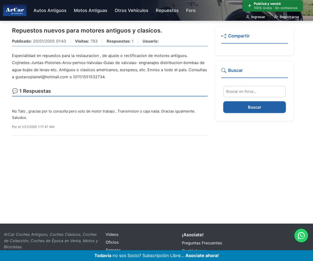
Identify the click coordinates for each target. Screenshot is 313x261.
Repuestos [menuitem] (167, 10)
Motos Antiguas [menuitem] (90, 10)
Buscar (254, 107)
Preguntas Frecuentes (202, 242)
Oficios (112, 242)
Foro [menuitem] (191, 10)
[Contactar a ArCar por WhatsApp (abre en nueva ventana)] (301, 235)
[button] (254, 38)
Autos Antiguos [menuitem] (50, 10)
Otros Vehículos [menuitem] (131, 10)
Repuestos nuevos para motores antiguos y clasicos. (87, 30)
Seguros (113, 250)
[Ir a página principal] (14, 10)
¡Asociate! (193, 234)
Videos (112, 234)
